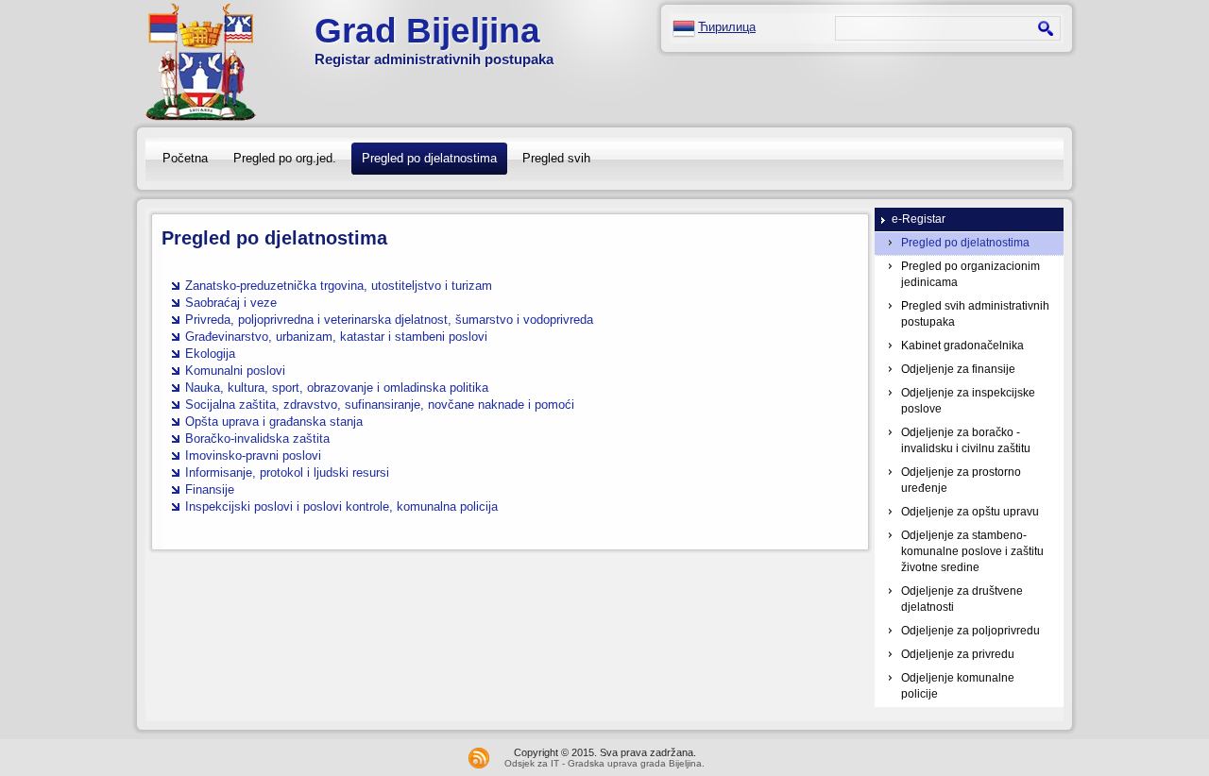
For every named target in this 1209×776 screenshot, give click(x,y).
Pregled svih (556, 158)
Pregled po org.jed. (284, 158)
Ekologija (210, 353)
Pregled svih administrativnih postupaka (975, 314)
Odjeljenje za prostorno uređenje (961, 480)
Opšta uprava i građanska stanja (274, 421)
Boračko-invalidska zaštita (257, 438)
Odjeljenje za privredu (957, 654)
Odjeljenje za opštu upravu (970, 511)
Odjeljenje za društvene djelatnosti (962, 599)
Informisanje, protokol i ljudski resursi (287, 472)
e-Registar (918, 219)
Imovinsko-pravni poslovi (253, 455)
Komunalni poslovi (235, 370)
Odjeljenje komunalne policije (957, 685)
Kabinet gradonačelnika (962, 345)
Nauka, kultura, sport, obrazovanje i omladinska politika (336, 387)
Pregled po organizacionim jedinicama (970, 274)
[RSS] (478, 758)
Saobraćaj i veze (231, 302)
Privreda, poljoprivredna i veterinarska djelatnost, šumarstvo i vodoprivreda (389, 319)
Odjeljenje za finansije (958, 369)
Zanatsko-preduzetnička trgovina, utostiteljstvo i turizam (338, 285)
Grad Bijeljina (427, 30)
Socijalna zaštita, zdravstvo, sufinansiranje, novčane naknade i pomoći (379, 404)
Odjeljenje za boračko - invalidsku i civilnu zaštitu (965, 440)
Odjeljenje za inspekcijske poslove (968, 400)
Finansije (209, 489)
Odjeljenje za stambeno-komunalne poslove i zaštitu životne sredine (972, 551)
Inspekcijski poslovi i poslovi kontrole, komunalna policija (341, 506)
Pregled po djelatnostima (429, 158)
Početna (185, 158)
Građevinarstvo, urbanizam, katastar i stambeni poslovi (336, 336)
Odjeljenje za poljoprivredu (970, 630)
